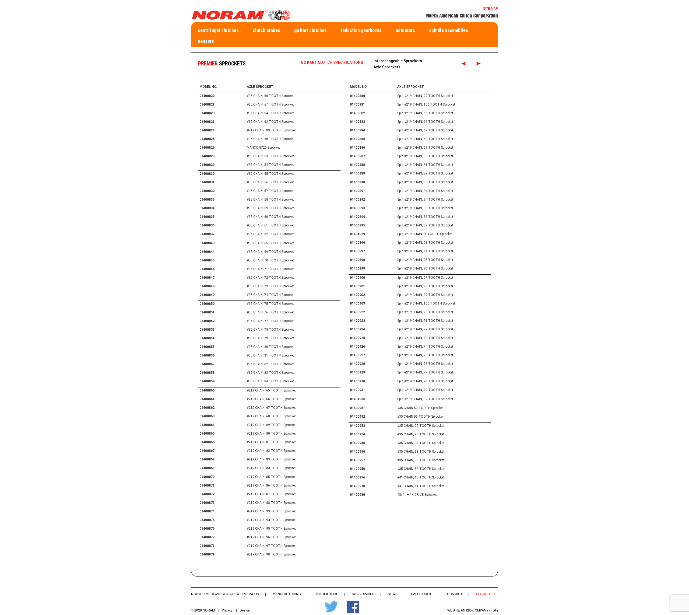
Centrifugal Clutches (218, 30)
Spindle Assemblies (448, 30)
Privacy (227, 610)
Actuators (405, 30)
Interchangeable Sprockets (398, 61)
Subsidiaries (363, 593)
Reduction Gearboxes (361, 30)
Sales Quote (422, 593)
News (393, 593)
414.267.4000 (486, 593)
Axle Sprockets (387, 67)
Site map (490, 8)
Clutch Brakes (266, 30)
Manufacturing (287, 593)
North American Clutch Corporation (225, 593)
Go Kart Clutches (310, 30)
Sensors (206, 41)
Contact (454, 593)
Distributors (326, 593)
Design (245, 610)
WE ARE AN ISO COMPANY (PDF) (472, 610)
